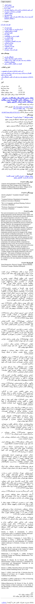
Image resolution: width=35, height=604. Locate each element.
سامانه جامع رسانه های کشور (13, 58)
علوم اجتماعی (8, 32)
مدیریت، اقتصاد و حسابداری (12, 41)
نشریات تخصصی (9, 46)
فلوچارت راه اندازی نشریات (12, 11)
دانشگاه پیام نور (9, 57)
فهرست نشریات (9, 6)
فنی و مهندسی (8, 39)
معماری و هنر (8, 44)
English (6, 21)
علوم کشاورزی (8, 38)
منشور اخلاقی (8, 13)
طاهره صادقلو (28, 117)
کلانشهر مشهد (18, 177)
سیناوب (4, 602)
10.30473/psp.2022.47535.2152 (11, 112)
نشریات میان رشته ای (10, 49)
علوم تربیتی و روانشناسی (11, 36)
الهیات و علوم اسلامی (10, 31)
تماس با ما (7, 8)
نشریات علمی (8, 48)
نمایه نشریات (8, 15)
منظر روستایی (28, 176)
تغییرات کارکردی (28, 177)
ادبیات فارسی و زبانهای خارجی (13, 29)
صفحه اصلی (8, 5)
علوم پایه (7, 34)
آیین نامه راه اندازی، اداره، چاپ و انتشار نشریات (18, 10)
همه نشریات (8, 27)
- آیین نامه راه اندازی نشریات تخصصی (12, 71)
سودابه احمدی (18, 117)
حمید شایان (9, 117)
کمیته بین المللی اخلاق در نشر (13, 63)
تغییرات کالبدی (19, 176)
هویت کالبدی (10, 176)
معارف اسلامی (8, 43)
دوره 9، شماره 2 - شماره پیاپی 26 (23, 106)
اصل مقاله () (19, 108)
